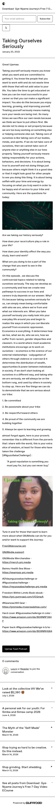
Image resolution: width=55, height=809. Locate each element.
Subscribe (45, 18)
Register (24, 669)
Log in (14, 669)
